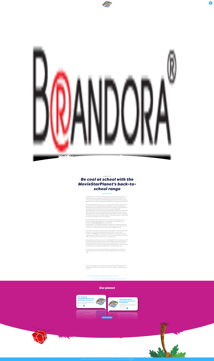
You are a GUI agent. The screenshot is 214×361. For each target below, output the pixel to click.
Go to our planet (107, 317)
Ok (131, 359)
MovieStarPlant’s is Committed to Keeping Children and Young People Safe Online (109, 278)
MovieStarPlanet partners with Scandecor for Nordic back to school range (102, 275)
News (103, 193)
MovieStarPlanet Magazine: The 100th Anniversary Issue (127, 315)
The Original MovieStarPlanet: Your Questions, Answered (86, 298)
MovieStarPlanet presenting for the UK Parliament (127, 301)
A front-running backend (83, 312)
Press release (108, 193)
